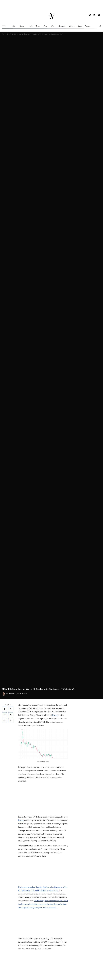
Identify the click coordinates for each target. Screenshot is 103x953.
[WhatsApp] (89, 15)
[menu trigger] (5, 26)
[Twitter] (10, 709)
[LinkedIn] (10, 714)
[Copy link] (10, 720)
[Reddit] (4, 720)
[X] (98, 15)
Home (4, 34)
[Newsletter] (94, 15)
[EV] (51, 16)
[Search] (100, 26)
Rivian (55, 715)
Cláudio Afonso (10, 694)
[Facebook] (4, 709)
